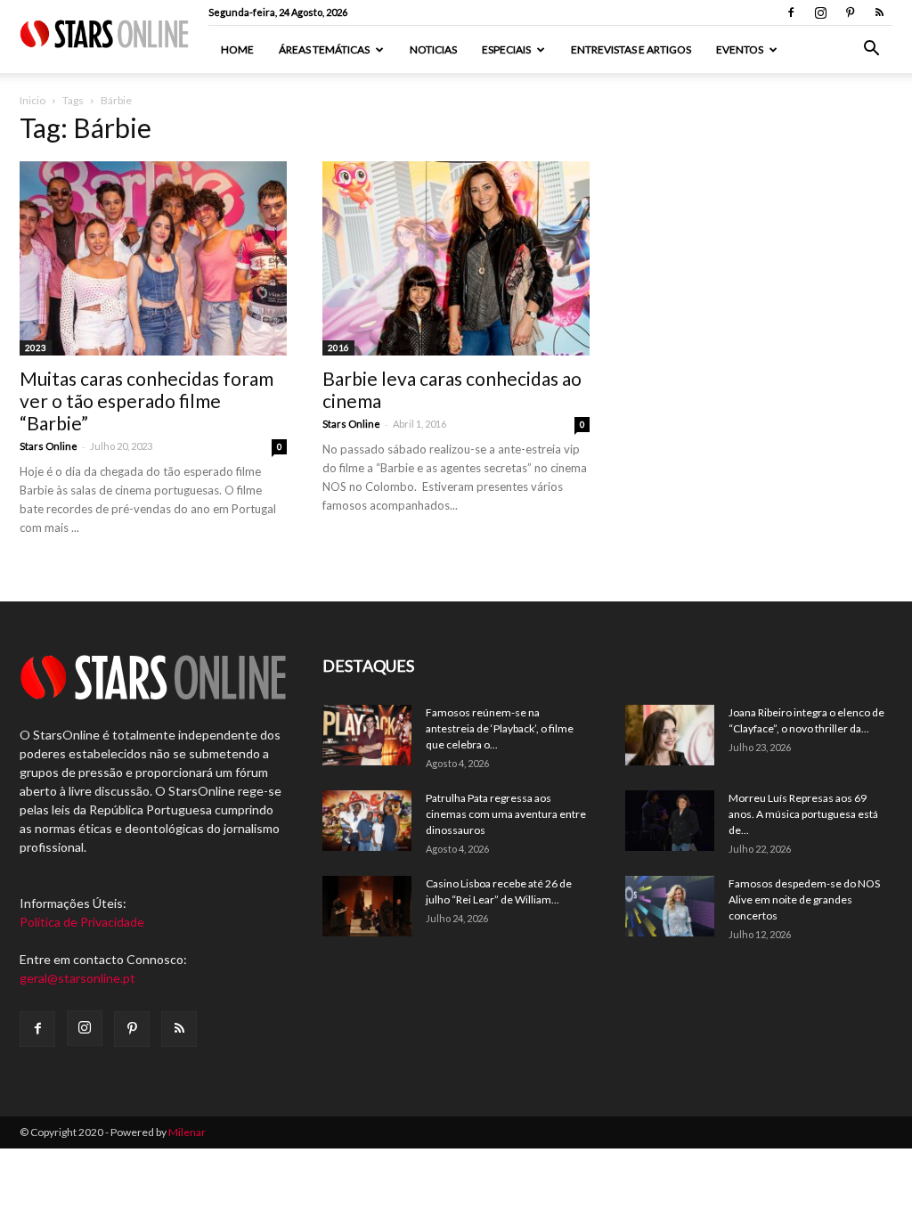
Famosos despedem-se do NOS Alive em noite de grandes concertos (804, 899)
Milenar (187, 1132)
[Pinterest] (849, 12)
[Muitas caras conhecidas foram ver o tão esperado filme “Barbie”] (153, 258)
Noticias (433, 49)
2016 (338, 347)
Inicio (32, 100)
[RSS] (879, 12)
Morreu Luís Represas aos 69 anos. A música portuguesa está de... (803, 814)
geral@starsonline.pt (77, 977)
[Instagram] (820, 12)
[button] (871, 50)
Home (237, 49)
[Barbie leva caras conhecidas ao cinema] (456, 258)
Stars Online (48, 446)
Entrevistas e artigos (631, 49)
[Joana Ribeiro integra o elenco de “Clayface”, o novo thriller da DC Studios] (669, 735)
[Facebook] (791, 12)
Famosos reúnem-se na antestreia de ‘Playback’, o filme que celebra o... (500, 728)
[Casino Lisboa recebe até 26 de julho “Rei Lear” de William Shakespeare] (366, 906)
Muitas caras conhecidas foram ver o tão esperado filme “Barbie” (146, 400)
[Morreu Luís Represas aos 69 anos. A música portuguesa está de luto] (669, 821)
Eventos (739, 49)
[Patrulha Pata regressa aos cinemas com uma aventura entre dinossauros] (366, 821)
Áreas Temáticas (324, 49)
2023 (35, 347)
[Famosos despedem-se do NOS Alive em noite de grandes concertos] (669, 906)
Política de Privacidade (82, 921)
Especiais (506, 49)
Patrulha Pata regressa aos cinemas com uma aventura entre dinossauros (506, 814)
